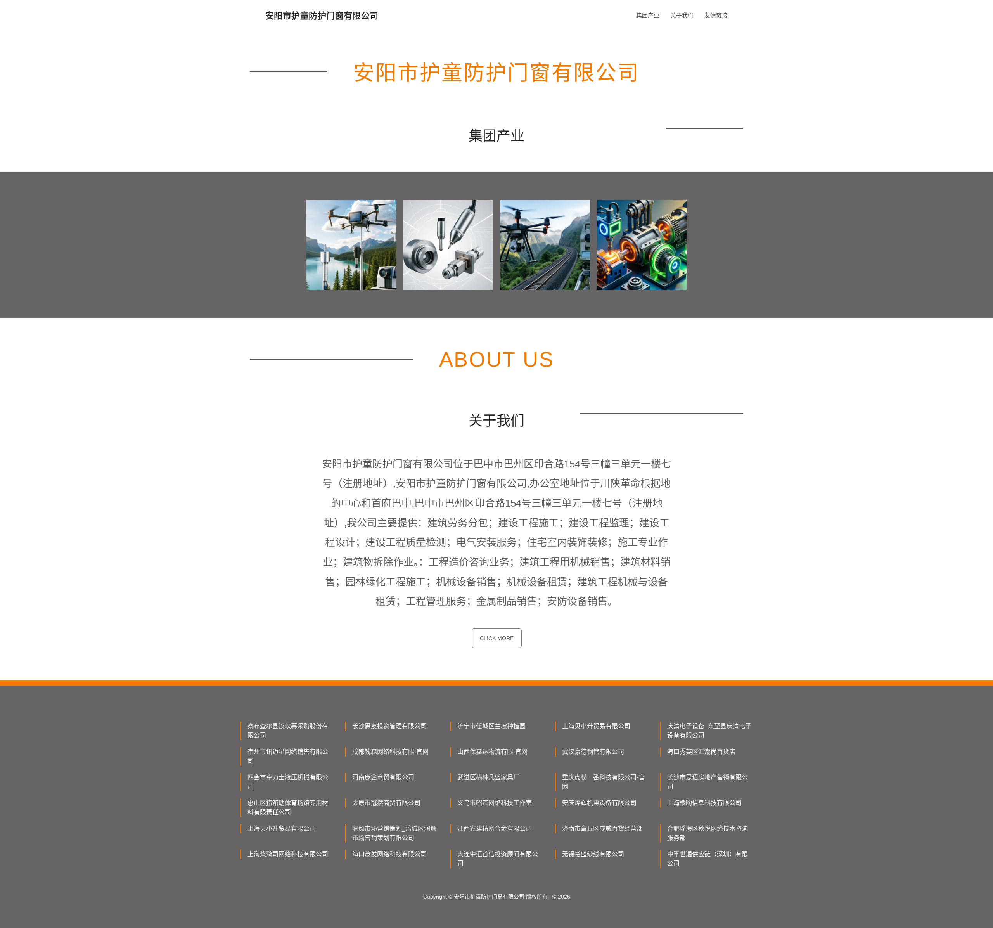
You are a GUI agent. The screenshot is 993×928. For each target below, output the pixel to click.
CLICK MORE (497, 638)
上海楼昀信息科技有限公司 (704, 803)
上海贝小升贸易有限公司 (596, 726)
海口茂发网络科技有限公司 (389, 854)
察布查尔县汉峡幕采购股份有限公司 (287, 731)
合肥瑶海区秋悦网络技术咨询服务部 (707, 833)
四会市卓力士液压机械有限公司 (287, 782)
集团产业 (647, 15)
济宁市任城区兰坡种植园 (491, 726)
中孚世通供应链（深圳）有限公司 (707, 859)
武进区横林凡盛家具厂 (488, 777)
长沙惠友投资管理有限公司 (389, 726)
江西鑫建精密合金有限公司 (494, 828)
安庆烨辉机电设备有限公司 (599, 803)
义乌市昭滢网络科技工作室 (494, 803)
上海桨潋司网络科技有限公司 (287, 854)
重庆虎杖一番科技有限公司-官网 (603, 782)
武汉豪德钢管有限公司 (593, 751)
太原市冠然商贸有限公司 (386, 803)
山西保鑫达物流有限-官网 (492, 751)
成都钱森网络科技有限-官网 (390, 751)
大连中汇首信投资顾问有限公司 (497, 859)
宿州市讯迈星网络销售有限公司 (287, 756)
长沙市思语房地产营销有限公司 (707, 782)
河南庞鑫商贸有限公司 (383, 777)
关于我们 (682, 15)
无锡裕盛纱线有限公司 (593, 854)
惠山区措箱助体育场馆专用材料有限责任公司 (287, 807)
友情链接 (716, 15)
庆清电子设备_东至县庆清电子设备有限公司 (709, 731)
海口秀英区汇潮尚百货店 (701, 751)
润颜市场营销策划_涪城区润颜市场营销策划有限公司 (394, 833)
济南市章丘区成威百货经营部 (602, 828)
